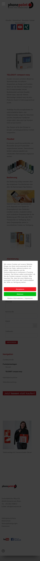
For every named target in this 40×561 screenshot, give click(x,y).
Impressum (29, 298)
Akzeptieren (20, 289)
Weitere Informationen (15, 298)
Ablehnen (20, 294)
